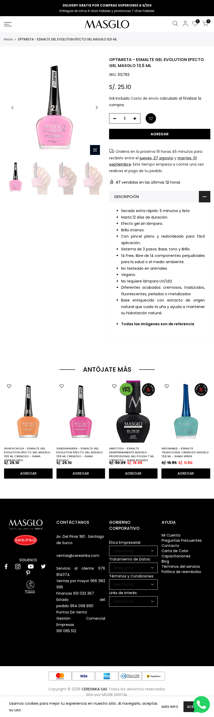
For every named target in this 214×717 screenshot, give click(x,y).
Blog (165, 561)
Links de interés (123, 592)
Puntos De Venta (71, 612)
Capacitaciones (176, 556)
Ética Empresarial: (125, 542)
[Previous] (12, 107)
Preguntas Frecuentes (182, 540)
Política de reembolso (181, 571)
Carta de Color (175, 550)
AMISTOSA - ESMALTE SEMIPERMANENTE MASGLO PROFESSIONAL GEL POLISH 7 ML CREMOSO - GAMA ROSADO (131, 454)
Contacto (170, 545)
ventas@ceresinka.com (77, 555)
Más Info (170, 706)
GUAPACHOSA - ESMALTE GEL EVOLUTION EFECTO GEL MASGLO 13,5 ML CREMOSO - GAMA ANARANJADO (27, 454)
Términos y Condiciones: (131, 576)
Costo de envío (145, 98)
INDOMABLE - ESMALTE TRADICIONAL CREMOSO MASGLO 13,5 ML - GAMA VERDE (185, 452)
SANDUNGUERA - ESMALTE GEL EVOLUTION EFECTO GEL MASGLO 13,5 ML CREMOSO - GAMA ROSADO (79, 454)
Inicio (8, 39)
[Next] (96, 107)
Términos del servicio (181, 566)
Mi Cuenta (171, 535)
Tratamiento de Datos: (130, 559)
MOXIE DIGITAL (114, 694)
